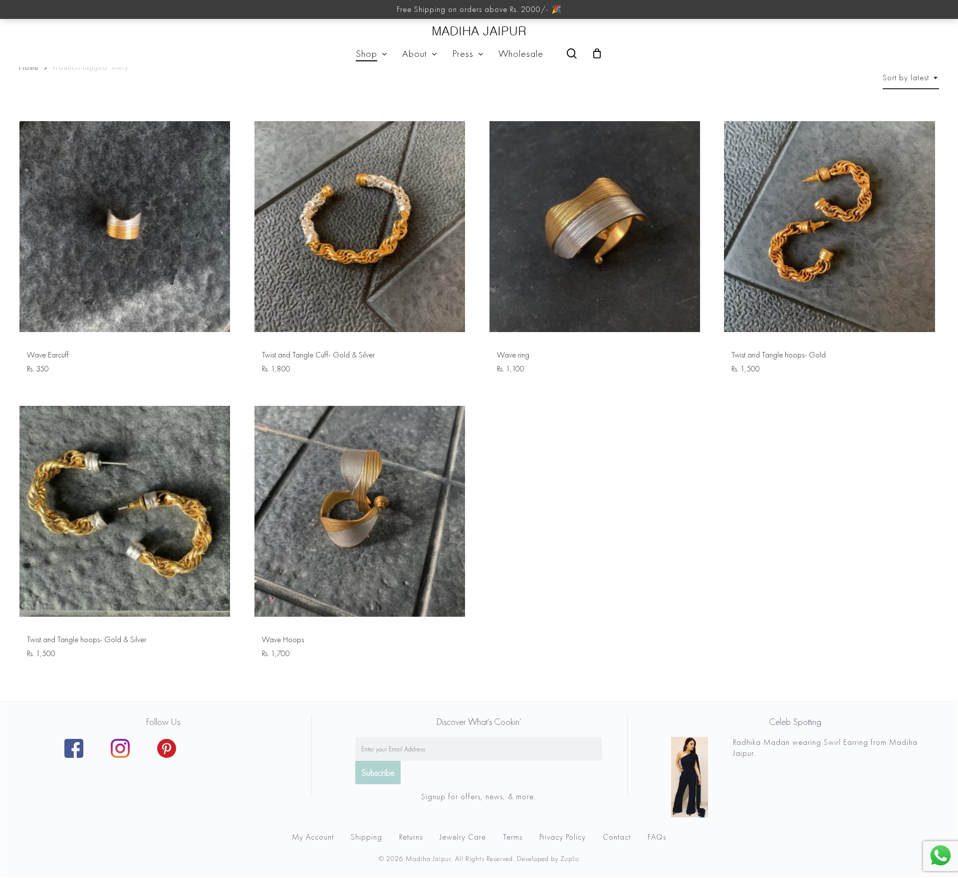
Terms (512, 837)
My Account (313, 837)
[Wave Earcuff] (125, 226)
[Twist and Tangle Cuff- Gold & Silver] (360, 226)
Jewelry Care (463, 837)
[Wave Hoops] (360, 511)
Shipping (366, 837)
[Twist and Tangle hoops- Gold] (829, 226)
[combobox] (911, 78)
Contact (617, 837)
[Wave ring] (595, 226)
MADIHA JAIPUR (479, 31)
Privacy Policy (562, 837)
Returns (411, 837)
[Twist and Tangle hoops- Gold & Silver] (125, 511)
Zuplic (570, 858)
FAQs (657, 837)
